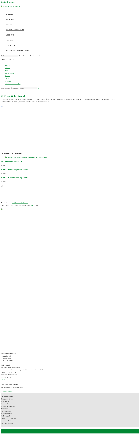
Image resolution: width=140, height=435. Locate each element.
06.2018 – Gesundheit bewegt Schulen (14, 178)
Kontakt (7, 78)
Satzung (136, 432)
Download (8, 81)
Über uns (7, 76)
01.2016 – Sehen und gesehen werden (14, 170)
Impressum (136, 429)
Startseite (7, 65)
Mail (32, 205)
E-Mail (3, 379)
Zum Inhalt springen (7, 2)
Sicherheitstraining (10, 73)
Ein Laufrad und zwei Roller (11, 162)
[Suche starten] (38, 88)
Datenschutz (135, 431)
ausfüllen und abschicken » (20, 203)
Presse (6, 70)
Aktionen (7, 68)
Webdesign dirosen (6, 391)
